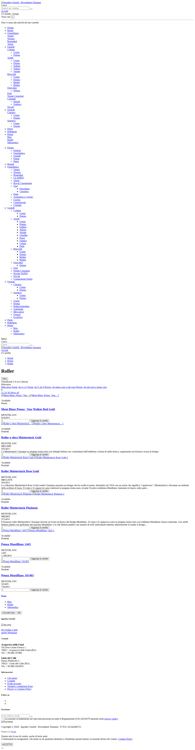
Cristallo (17, 205)
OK (19, 613)
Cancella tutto (8, 613)
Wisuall (13, 732)
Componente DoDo (22, 279)
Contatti (11, 681)
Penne (16, 158)
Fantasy (23, 240)
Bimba (16, 85)
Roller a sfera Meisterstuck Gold (21, 437)
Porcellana (25, 188)
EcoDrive (18, 317)
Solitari (16, 66)
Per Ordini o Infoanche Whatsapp (9, 631)
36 (8, 392)
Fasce (22, 238)
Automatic (18, 309)
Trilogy (16, 68)
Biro (9, 137)
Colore (23, 243)
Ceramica (24, 191)
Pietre (16, 161)
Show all (14, 392)
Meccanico (18, 312)
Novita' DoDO (20, 273)
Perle (22, 246)
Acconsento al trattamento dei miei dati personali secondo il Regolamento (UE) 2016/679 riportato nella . (61, 718)
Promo (10, 147)
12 (2, 392)
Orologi (17, 150)
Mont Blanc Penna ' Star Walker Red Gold (28, 409)
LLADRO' (18, 178)
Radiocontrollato (21, 306)
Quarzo (17, 314)
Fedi (9, 93)
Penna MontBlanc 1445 (16, 544)
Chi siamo (12, 678)
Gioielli (17, 156)
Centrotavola (19, 202)
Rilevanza (6, 387)
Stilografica (12, 142)
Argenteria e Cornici (23, 197)
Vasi (15, 186)
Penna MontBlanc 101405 (17, 575)
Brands (10, 164)
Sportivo (11, 120)
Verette (16, 71)
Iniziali (16, 101)
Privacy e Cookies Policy (19, 689)
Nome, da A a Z (19, 387)
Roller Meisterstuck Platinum (19, 507)
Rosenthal (12, 41)
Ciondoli (11, 99)
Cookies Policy (125, 739)
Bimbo (16, 82)
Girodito (24, 235)
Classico (11, 112)
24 (5, 392)
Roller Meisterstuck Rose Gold (20, 471)
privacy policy (111, 718)
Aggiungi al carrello (39, 421)
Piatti (15, 194)
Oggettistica (19, 153)
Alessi (10, 44)
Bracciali (11, 74)
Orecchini (12, 88)
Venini (10, 36)
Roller (10, 140)
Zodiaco (17, 104)
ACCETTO (7, 744)
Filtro (4, 379)
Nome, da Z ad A (36, 387)
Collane (11, 49)
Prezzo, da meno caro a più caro (60, 387)
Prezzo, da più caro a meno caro (91, 387)
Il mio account (14, 683)
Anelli (10, 58)
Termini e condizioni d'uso (20, 686)
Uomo (16, 52)
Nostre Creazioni (15, 96)
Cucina (16, 199)
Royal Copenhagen (22, 183)
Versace (11, 38)
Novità (10, 107)
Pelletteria (12, 322)
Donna (16, 55)
